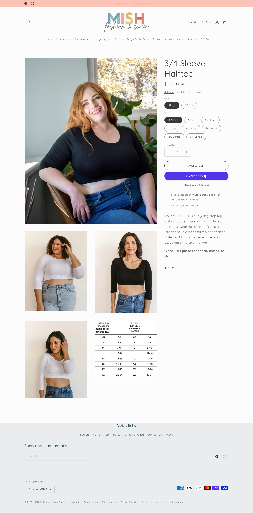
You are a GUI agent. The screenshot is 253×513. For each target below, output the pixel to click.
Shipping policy (150, 502)
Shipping (169, 92)
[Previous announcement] (87, 3)
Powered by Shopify (69, 502)
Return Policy (112, 434)
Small (192, 120)
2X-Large (174, 136)
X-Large (191, 128)
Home (96, 434)
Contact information (172, 502)
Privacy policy (109, 502)
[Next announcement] (166, 3)
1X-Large (211, 128)
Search (84, 434)
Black (172, 105)
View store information (183, 205)
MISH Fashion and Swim (46, 502)
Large (172, 128)
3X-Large (196, 136)
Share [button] (172, 267)
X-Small (173, 120)
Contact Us (154, 434)
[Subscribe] (87, 456)
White (189, 105)
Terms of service (129, 502)
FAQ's (169, 434)
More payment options (196, 184)
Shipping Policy (134, 434)
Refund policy (91, 502)
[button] (29, 22)
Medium (210, 120)
